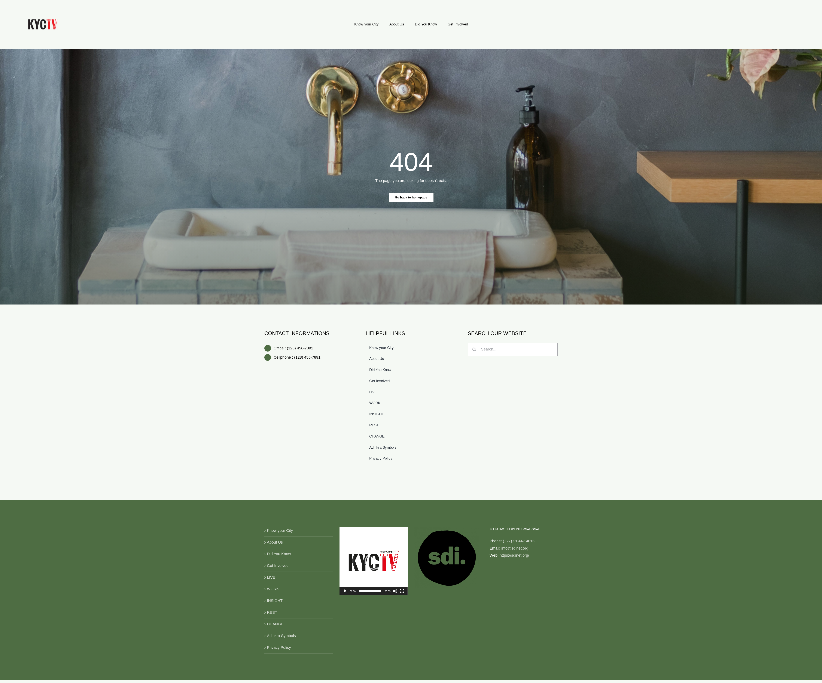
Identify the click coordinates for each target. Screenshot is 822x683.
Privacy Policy (279, 647)
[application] (374, 561)
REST (272, 612)
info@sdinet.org (514, 548)
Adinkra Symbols (281, 636)
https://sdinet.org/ (514, 555)
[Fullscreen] (402, 591)
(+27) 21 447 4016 (519, 541)
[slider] (370, 591)
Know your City (280, 530)
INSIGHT (275, 601)
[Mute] (395, 591)
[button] (373, 561)
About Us (275, 542)
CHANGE (275, 624)
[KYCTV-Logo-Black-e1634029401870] (43, 21)
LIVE (271, 577)
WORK (273, 589)
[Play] (345, 591)
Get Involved (278, 565)
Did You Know (279, 554)
